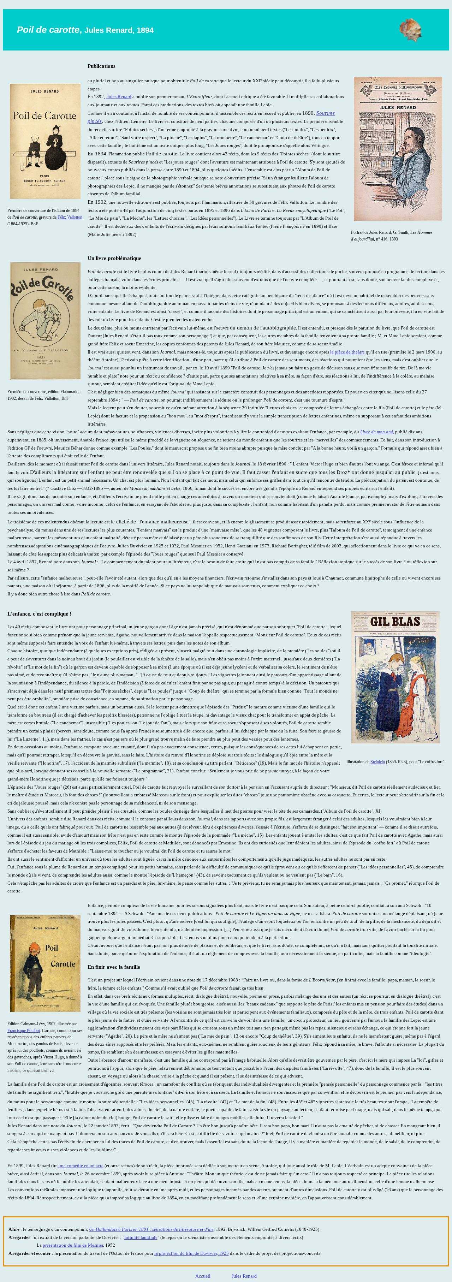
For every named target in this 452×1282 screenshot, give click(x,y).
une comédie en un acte (80, 1165)
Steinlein (377, 762)
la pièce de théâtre (347, 352)
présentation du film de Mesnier (73, 1245)
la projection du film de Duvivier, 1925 (191, 1253)
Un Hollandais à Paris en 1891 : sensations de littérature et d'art (151, 1229)
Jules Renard (118, 96)
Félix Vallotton (70, 217)
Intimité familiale (140, 1237)
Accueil (203, 1276)
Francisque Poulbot (23, 1030)
